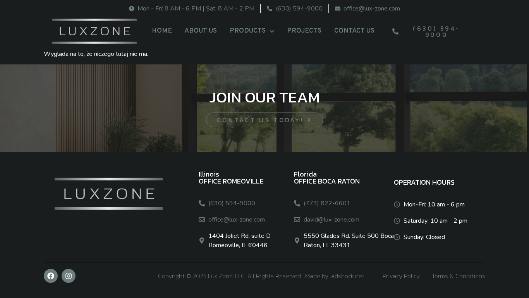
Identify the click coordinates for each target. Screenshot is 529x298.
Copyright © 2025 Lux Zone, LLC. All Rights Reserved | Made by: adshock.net (261, 276)
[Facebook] (51, 276)
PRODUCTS (248, 30)
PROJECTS (304, 30)
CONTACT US (354, 30)
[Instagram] (69, 276)
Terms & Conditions (458, 276)
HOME (162, 30)
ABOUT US (200, 30)
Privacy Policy (401, 276)
